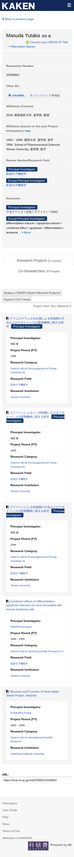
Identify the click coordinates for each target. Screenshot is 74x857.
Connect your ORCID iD (45, 42)
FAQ (5, 817)
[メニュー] (69, 5)
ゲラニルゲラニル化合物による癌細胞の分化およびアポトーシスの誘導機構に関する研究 (35, 322)
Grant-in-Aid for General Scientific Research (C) (37, 651)
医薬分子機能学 (16, 173)
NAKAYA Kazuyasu (21, 626)
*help (65, 41)
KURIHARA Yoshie (20, 713)
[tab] (39, 261)
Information (9, 803)
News (6, 824)
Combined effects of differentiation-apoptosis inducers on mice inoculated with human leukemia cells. (34, 605)
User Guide (9, 810)
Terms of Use (11, 831)
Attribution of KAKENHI (17, 838)
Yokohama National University (27, 753)
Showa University (20, 397)
